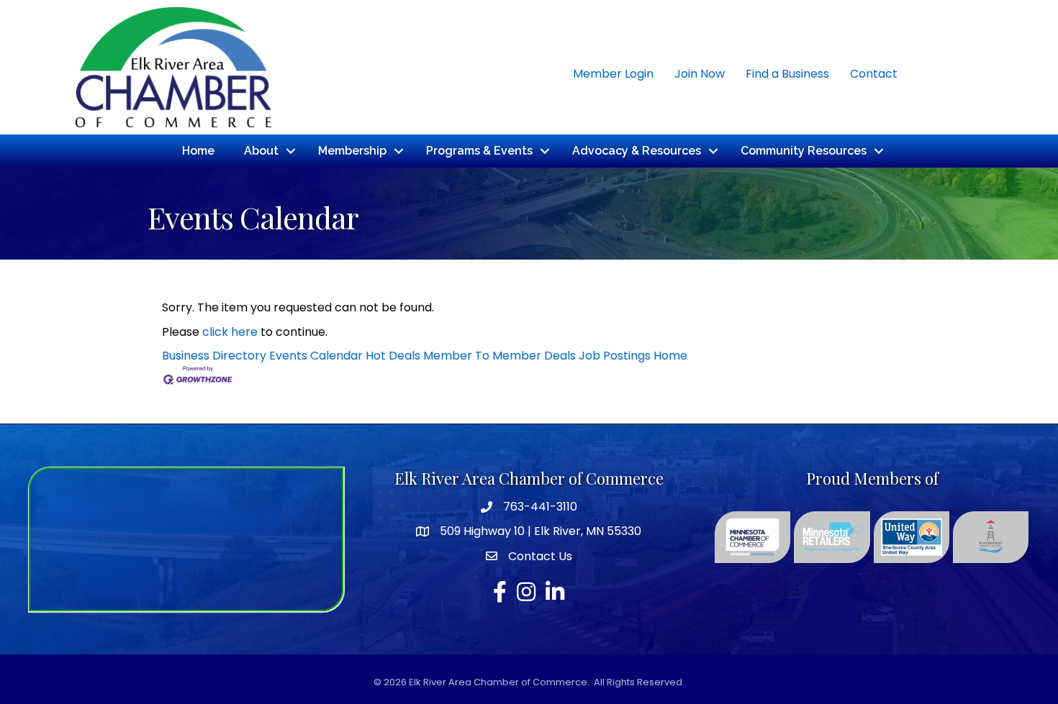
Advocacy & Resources (636, 150)
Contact (874, 73)
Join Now (699, 73)
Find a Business (787, 73)
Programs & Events (479, 150)
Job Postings (615, 355)
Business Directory (214, 355)
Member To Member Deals (499, 355)
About (261, 150)
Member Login (613, 73)
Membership (352, 150)
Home (198, 150)
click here (230, 332)
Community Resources (804, 150)
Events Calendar (316, 355)
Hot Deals (393, 355)
